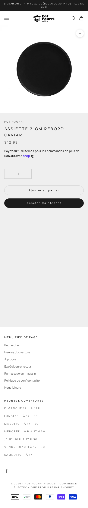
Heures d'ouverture (17, 352)
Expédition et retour (17, 366)
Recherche (11, 345)
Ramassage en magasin (20, 373)
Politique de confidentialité (22, 380)
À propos (10, 359)
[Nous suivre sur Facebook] (6, 471)
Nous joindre (12, 387)
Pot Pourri (14, 121)
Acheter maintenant (43, 203)
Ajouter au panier (44, 190)
